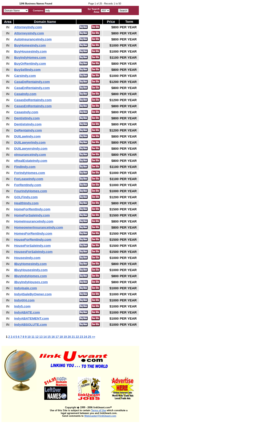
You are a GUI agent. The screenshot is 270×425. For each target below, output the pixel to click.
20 (70, 336)
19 (66, 336)
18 (62, 336)
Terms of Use (98, 410)
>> (93, 336)
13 (41, 336)
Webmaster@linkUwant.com (100, 416)
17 (57, 336)
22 (78, 336)
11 (33, 336)
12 (37, 336)
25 (90, 336)
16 (53, 336)
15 (49, 336)
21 (74, 336)
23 (82, 336)
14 (45, 336)
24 (86, 336)
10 (29, 336)
